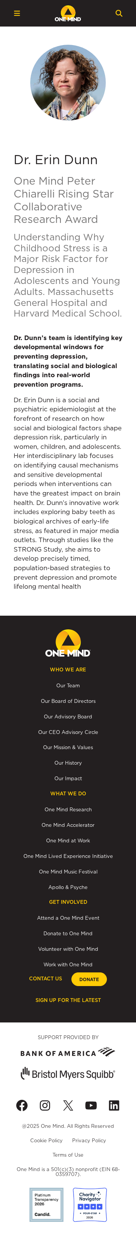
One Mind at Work (68, 840)
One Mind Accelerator (68, 825)
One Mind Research (68, 809)
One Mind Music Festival (68, 872)
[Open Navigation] (17, 13)
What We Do (68, 793)
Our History (68, 763)
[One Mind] (68, 13)
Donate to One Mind (68, 933)
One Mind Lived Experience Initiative (68, 856)
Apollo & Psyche (68, 887)
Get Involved (68, 902)
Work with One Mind (68, 964)
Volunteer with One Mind (68, 949)
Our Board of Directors (68, 701)
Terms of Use (68, 1155)
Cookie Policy (46, 1140)
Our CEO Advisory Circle (68, 732)
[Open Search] (119, 13)
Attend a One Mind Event (68, 918)
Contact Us (45, 978)
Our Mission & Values (68, 747)
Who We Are (68, 669)
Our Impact (68, 778)
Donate (89, 980)
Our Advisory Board (68, 716)
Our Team (68, 685)
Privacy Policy (89, 1140)
